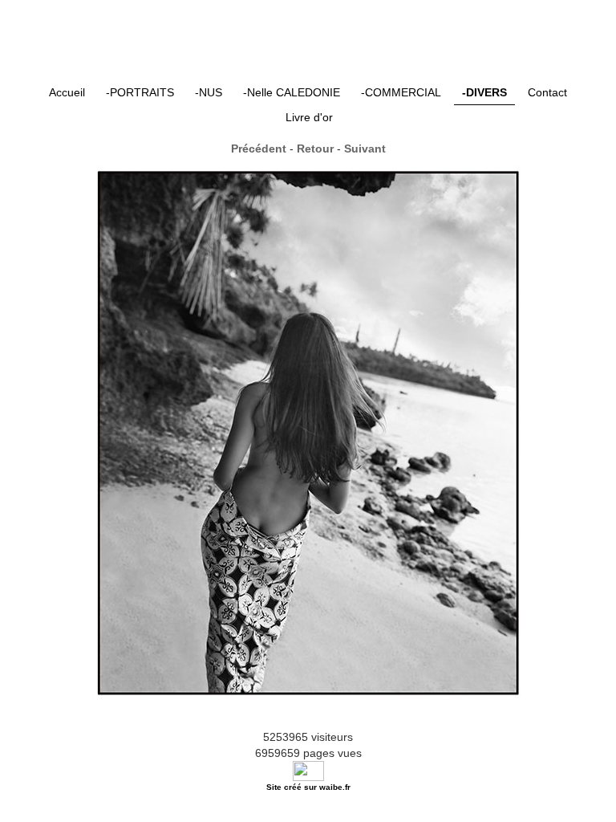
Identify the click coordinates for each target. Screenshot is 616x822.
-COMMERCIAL (401, 92)
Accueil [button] (67, 92)
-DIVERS (484, 92)
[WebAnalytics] (308, 769)
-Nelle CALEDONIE (291, 92)
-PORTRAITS (140, 92)
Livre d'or (309, 117)
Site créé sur (308, 787)
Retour (315, 148)
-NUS (208, 92)
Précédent (258, 148)
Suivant (365, 148)
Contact (547, 92)
